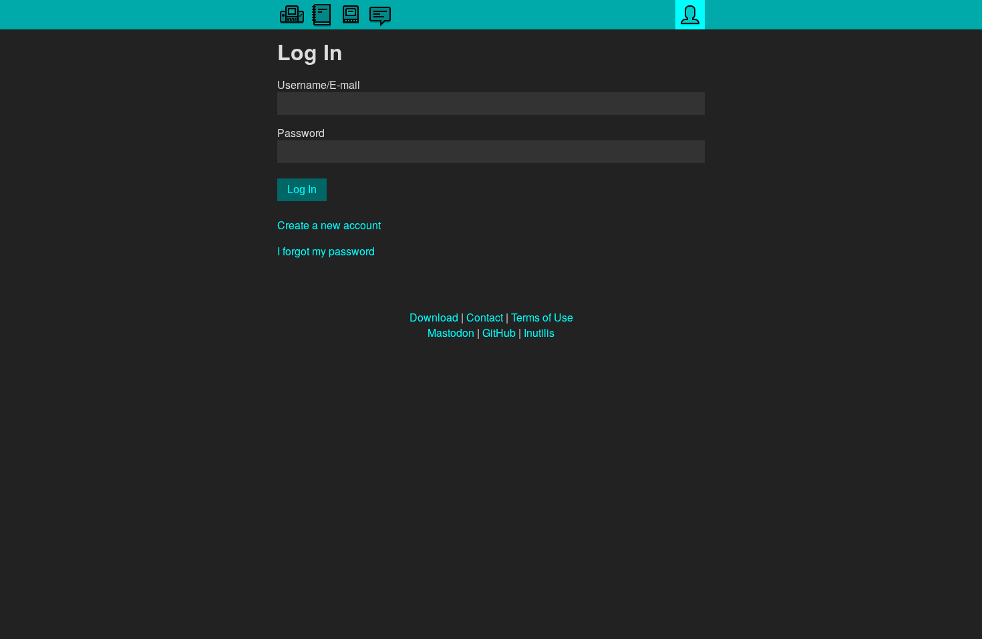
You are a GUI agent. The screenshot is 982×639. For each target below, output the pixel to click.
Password (301, 132)
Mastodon (451, 332)
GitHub (499, 332)
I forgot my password (326, 251)
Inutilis (539, 332)
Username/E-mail (318, 84)
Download (434, 317)
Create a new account (329, 225)
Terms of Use (542, 317)
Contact (484, 317)
